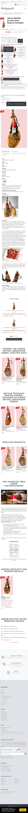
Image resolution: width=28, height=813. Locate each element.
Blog (2, 691)
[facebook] (3, 704)
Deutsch (18, 4)
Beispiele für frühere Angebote (7, 756)
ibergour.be (3, 780)
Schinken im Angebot (5, 768)
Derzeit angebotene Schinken (7, 757)
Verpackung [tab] (15, 151)
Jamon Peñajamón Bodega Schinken (7, 378)
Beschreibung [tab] (5, 151)
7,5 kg (20, 40)
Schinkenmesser (4, 715)
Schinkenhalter (4, 714)
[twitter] (1, 704)
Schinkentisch (4, 718)
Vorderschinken (4, 712)
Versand (8, 633)
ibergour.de (3, 784)
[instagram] (5, 704)
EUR (24, 4)
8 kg (9, 40)
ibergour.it (16, 782)
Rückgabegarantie (6, 639)
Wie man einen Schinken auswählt (8, 731)
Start (2, 13)
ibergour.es (16, 778)
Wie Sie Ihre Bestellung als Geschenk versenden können (12, 733)
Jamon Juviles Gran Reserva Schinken (22, 427)
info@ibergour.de (4, 701)
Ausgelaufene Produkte (5, 771)
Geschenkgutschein (5, 766)
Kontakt (16, 671)
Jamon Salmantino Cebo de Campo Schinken (21, 378)
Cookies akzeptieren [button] (22, 810)
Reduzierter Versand (16, 655)
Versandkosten (4, 728)
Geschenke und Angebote (6, 769)
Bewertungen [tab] (5, 153)
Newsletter (3, 692)
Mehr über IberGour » (14, 642)
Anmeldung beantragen (5, 793)
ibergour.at (3, 778)
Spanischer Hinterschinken (18, 13)
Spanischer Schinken (8, 13)
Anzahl (3, 102)
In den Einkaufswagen (17, 103)
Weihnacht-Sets (4, 719)
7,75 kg (15, 40)
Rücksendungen (4, 730)
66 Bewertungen (18, 32)
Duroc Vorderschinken (6, 597)
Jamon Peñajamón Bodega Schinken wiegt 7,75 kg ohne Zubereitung (14, 328)
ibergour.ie (16, 781)
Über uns (3, 689)
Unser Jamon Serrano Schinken (7, 765)
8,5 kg (4, 40)
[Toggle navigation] (25, 8)
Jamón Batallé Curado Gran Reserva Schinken (14, 310)
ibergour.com (3, 782)
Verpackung (20, 191)
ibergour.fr (16, 780)
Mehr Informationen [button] (10, 811)
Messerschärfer (4, 717)
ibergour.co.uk (4, 781)
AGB (19, 806)
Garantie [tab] (4, 154)
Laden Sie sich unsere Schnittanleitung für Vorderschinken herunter (14, 559)
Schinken (3, 711)
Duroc (3, 231)
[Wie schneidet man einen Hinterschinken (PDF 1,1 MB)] (14, 543)
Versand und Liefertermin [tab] (18, 153)
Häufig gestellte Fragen (5, 727)
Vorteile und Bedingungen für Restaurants (9, 791)
